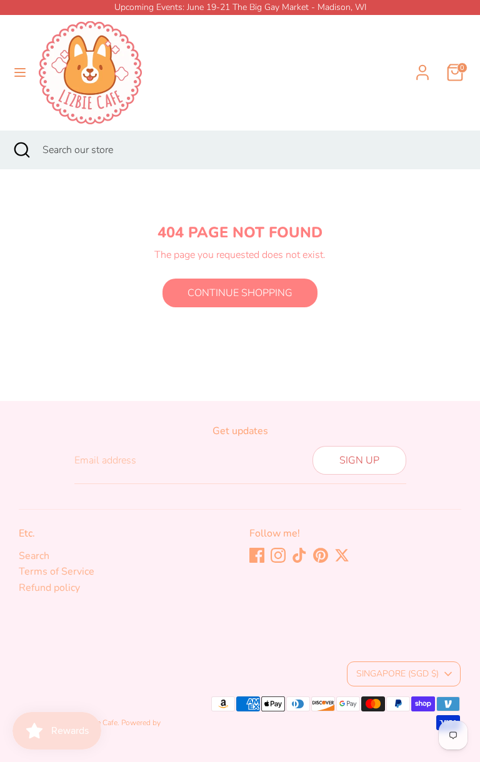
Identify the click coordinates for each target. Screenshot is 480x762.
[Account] (422, 65)
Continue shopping (240, 293)
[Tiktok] (299, 555)
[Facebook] (256, 555)
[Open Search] (21, 150)
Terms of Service (56, 571)
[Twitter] (341, 555)
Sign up (359, 460)
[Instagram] (278, 555)
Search (34, 556)
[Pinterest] (320, 555)
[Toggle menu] (20, 72)
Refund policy (49, 588)
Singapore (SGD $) (397, 674)
